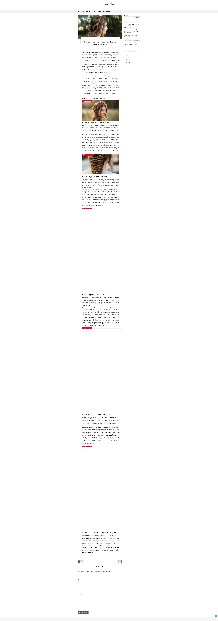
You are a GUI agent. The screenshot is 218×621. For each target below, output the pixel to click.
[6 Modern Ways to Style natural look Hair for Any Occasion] (119, 561)
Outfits (94, 11)
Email (79, 579)
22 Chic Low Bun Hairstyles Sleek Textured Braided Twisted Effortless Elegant (131, 26)
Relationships (106, 11)
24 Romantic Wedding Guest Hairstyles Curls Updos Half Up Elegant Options (131, 37)
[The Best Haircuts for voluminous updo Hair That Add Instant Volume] (80, 561)
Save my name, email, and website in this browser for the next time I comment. (95, 591)
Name (80, 573)
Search (126, 15)
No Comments (100, 557)
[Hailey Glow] (109, 4)
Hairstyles (81, 11)
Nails (99, 11)
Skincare (88, 11)
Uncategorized (127, 62)
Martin (105, 46)
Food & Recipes (127, 53)
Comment (80, 594)
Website (80, 585)
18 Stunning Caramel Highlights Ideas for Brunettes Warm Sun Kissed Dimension (131, 31)
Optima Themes (88, 618)
